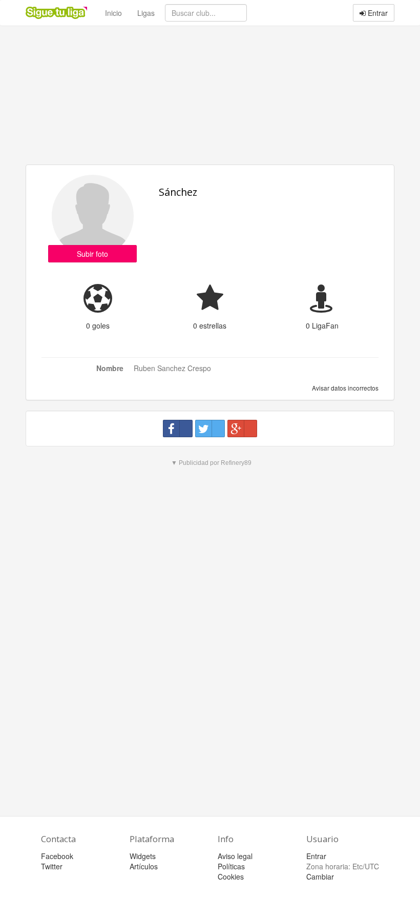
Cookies (231, 876)
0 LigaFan (322, 325)
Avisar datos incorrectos (344, 387)
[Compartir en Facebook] (178, 428)
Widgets (143, 856)
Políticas (231, 866)
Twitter (51, 866)
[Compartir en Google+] (242, 428)
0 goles (98, 325)
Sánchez (178, 192)
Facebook (57, 856)
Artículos (144, 866)
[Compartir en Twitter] (210, 428)
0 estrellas (209, 325)
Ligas (146, 13)
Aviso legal (235, 856)
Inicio (113, 13)
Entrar (377, 13)
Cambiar (320, 876)
